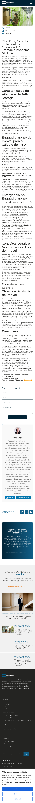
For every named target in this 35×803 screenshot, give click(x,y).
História (7, 702)
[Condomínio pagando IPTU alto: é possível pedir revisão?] (8, 645)
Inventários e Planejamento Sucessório (18, 720)
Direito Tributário (10, 718)
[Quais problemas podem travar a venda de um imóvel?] (17, 602)
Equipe (7, 706)
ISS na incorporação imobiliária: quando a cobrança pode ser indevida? (23, 631)
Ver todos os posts (23, 497)
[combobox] (13, 754)
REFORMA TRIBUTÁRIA (10, 729)
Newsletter (8, 746)
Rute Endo (17, 438)
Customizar (17, 794)
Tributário (26, 626)
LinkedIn (10, 497)
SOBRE (5, 699)
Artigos (17, 625)
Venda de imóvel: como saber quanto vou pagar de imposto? (22, 662)
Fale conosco (9, 741)
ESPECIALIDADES (8, 713)
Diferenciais (8, 709)
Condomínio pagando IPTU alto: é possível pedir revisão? (23, 647)
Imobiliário (8, 33)
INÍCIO (5, 694)
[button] (22, 512)
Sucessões (18, 626)
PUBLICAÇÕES (7, 734)
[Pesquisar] (26, 754)
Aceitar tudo (17, 789)
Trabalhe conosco (10, 744)
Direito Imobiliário (11, 715)
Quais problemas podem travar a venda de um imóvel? (17, 617)
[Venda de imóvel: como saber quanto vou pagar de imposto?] (8, 660)
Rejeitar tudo (17, 799)
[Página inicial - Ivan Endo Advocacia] (8, 2)
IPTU (4, 724)
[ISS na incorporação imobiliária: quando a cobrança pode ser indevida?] (8, 630)
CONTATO (6, 739)
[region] (17, 786)
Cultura (7, 704)
